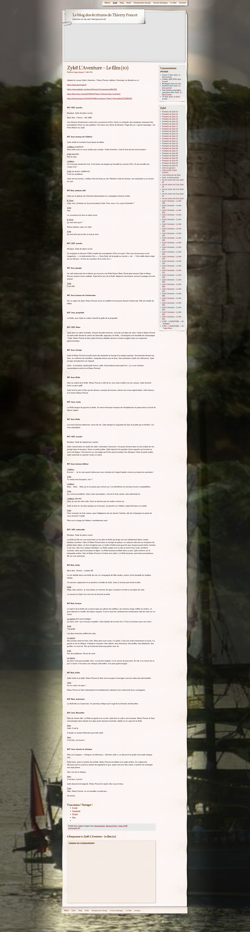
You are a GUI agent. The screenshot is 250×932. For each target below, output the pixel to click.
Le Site (173, 3)
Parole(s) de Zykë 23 (170, 112)
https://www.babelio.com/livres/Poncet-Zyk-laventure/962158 (92, 89)
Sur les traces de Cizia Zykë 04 (173, 186)
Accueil (165, 81)
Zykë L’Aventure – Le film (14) (171, 258)
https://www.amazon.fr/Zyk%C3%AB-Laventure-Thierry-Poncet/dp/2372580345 (99, 98)
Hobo (128, 3)
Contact (182, 3)
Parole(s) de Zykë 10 (170, 143)
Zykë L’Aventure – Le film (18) (171, 239)
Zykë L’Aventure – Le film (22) (171, 220)
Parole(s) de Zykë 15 (170, 131)
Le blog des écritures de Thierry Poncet (105, 15)
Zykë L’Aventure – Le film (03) (171, 309)
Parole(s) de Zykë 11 (170, 141)
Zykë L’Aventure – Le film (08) (171, 285)
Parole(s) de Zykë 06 (170, 153)
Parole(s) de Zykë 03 (170, 161)
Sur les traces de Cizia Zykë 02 (173, 195)
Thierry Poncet (78, 72)
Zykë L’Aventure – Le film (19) (171, 234)
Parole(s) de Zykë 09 (170, 146)
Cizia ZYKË (122, 826)
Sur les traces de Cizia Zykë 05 (173, 181)
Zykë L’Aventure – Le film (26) (171, 202)
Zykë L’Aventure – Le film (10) (171, 276)
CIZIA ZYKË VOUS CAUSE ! (169, 171)
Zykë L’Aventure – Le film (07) (171, 290)
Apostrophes (100, 826)
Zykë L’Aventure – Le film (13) (171, 262)
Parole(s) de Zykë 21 (170, 117)
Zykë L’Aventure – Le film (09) (171, 281)
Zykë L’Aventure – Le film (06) (171, 295)
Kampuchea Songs (142, 3)
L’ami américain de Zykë (171, 175)
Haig (122, 3)
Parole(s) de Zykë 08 (170, 148)
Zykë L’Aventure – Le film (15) (171, 253)
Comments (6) (74, 828)
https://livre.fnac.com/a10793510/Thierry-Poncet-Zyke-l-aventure (93, 94)
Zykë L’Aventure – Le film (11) (171, 271)
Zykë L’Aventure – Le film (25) (171, 207)
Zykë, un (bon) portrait (171, 76)
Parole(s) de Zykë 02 (170, 163)
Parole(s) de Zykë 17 (170, 126)
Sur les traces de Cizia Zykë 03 (173, 190)
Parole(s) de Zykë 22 (170, 114)
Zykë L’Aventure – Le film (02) (171, 313)
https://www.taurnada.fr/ (77, 85)
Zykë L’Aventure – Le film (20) (171, 230)
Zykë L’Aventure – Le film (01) (171, 318)
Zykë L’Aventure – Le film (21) (171, 225)
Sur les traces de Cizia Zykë (173, 198)
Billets (107, 3)
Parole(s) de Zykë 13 (170, 136)
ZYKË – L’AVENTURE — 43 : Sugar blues (172, 327)
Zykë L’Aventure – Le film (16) (171, 248)
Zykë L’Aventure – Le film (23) (171, 216)
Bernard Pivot (111, 826)
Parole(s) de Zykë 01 (170, 166)
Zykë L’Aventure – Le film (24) (171, 211)
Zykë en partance (168, 168)
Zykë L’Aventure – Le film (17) (171, 244)
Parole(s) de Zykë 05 (170, 156)
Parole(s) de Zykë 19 (170, 121)
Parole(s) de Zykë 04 (170, 158)
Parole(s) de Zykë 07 (170, 151)
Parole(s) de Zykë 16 (170, 129)
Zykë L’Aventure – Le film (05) (171, 299)
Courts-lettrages (160, 3)
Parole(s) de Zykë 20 (170, 119)
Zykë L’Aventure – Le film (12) (171, 267)
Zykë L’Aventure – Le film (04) (171, 304)
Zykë (115, 3)
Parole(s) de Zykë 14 (170, 134)
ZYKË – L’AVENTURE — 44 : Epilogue (172, 322)
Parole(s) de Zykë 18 (170, 124)
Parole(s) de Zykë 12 (170, 139)
